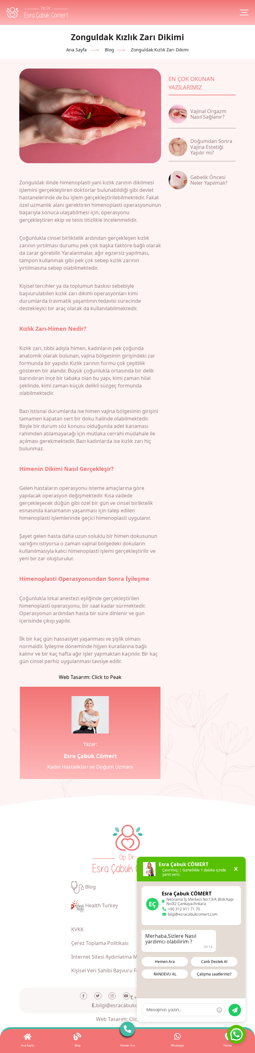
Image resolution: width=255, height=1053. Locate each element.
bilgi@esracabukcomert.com (128, 1005)
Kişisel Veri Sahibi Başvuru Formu (110, 970)
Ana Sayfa (76, 50)
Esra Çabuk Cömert (90, 756)
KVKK (77, 929)
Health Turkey (101, 905)
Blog (109, 50)
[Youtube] (126, 995)
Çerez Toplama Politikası (99, 943)
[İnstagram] (112, 995)
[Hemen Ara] (128, 1031)
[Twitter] (97, 995)
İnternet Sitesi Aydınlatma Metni (109, 956)
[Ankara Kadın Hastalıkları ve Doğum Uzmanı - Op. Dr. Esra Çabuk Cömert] (37, 12)
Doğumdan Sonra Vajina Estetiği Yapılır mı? (211, 147)
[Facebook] (83, 995)
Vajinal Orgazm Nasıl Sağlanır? (208, 114)
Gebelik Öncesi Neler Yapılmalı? (208, 180)
